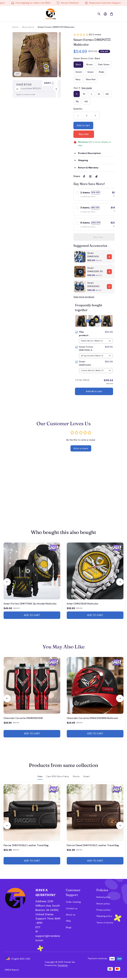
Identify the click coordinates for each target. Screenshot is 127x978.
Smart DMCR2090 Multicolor (93, 284)
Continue (94, 960)
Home (15, 27)
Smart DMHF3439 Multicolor (93, 255)
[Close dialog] (120, 915)
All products (28, 27)
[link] (11, 11)
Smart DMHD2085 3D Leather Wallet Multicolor (95, 270)
